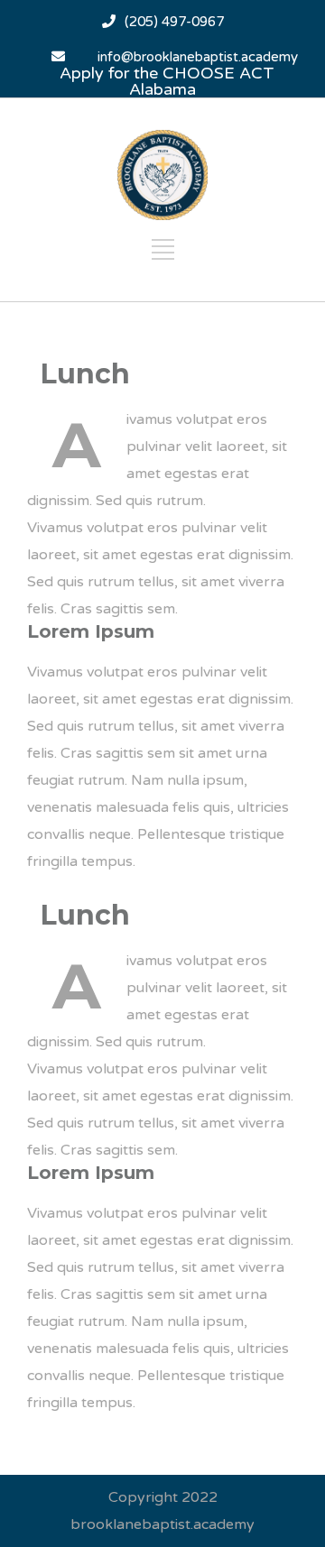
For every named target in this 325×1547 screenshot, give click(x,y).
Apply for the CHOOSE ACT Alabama (167, 81)
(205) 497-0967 (174, 22)
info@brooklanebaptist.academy (198, 57)
